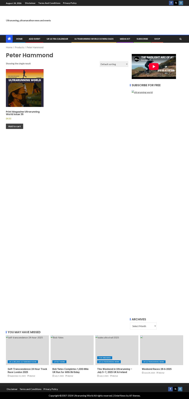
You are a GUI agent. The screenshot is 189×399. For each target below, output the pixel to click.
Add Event (34, 38)
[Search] (180, 39)
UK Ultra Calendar (57, 38)
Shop (157, 38)
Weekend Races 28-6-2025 (157, 369)
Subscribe (142, 38)
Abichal (32, 376)
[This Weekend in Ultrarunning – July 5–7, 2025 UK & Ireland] (116, 350)
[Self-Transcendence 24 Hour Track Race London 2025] (27, 350)
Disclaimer (30, 3)
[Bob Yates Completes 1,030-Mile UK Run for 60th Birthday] (72, 350)
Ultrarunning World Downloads (94, 38)
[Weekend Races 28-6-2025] (161, 350)
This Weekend (105, 358)
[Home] (9, 39)
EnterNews (120, 395)
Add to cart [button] (14, 126)
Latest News (59, 362)
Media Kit (125, 38)
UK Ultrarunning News (109, 362)
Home (19, 38)
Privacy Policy (69, 3)
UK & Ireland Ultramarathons (22, 362)
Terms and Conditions (49, 3)
